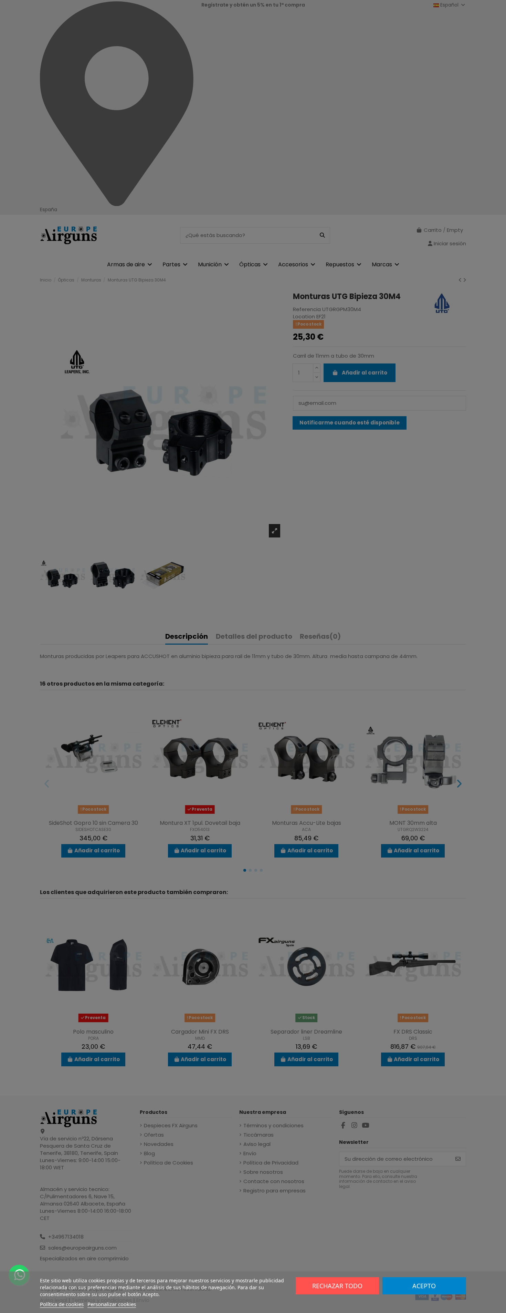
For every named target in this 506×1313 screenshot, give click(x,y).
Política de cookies (62, 1304)
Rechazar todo (337, 1286)
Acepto (424, 1286)
